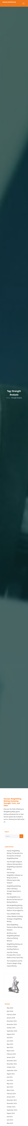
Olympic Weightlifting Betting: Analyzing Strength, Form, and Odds (12, 802)
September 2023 (12, 1110)
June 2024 (10, 1080)
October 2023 (11, 1107)
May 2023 (10, 1123)
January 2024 (11, 1097)
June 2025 (10, 1041)
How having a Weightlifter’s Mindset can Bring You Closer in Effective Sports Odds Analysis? (15, 877)
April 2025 (10, 1047)
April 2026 (10, 1011)
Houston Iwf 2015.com (9, 2)
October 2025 (11, 1028)
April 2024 (10, 1087)
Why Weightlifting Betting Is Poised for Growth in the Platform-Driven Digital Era (15, 907)
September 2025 (12, 1031)
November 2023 (12, 1103)
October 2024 (11, 1067)
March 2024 (10, 1090)
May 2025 (10, 1044)
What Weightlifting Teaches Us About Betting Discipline (14, 927)
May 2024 (10, 1083)
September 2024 (12, 1070)
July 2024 (10, 1077)
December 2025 (12, 1021)
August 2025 (11, 1034)
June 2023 (10, 1120)
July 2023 (10, 1116)
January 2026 (11, 1018)
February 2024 (11, 1093)
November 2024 (12, 1064)
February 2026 (11, 1014)
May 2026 (10, 1008)
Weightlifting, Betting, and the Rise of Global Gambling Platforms (14, 946)
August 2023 (11, 1113)
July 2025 (10, 1037)
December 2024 (12, 1060)
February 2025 (11, 1054)
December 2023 (12, 1100)
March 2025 (10, 1051)
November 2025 (12, 1024)
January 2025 (11, 1057)
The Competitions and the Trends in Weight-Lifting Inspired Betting (14, 963)
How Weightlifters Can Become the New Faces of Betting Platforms (14, 899)
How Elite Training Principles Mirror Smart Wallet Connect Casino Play (15, 954)
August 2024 (11, 1074)
